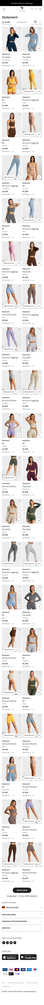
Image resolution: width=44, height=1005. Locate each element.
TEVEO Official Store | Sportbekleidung (22, 991)
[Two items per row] (35, 21)
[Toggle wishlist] (19, 29)
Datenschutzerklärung (15, 983)
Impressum (6, 986)
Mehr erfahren (9, 914)
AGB (3, 983)
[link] (38, 9)
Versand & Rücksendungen (14, 921)
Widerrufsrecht (32, 983)
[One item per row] (40, 21)
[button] (4, 9)
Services (6, 928)
